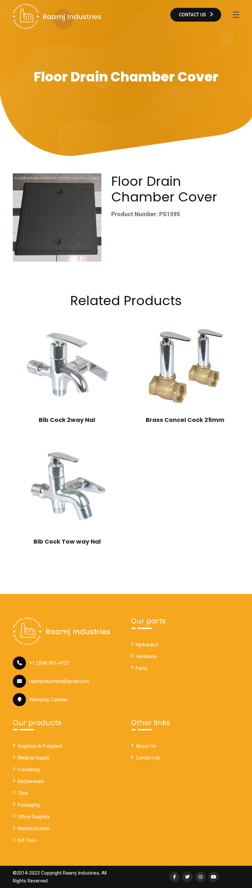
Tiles (23, 793)
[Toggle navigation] (236, 15)
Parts (141, 668)
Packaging (29, 805)
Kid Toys (27, 840)
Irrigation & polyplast (40, 746)
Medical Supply (34, 758)
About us (146, 746)
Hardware (146, 656)
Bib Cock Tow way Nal (67, 541)
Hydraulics (147, 645)
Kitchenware (31, 781)
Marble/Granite (34, 828)
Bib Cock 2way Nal (67, 420)
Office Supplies (34, 817)
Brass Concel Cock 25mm (185, 420)
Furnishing (29, 770)
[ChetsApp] (57, 16)
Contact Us (193, 14)
